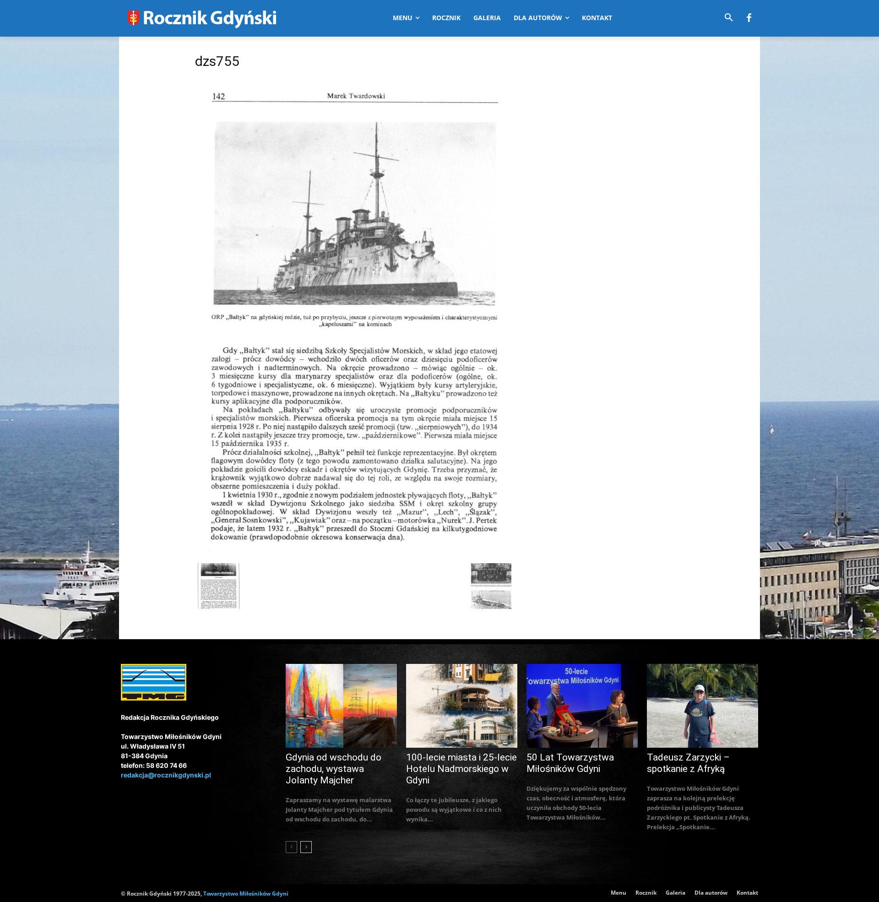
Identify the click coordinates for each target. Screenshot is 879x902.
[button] (729, 18)
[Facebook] (749, 18)
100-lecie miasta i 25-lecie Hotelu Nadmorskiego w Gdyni (461, 769)
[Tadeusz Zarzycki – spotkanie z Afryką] (702, 705)
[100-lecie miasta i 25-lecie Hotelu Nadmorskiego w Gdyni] (461, 705)
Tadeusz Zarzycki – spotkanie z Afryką (688, 763)
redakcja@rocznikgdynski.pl (166, 775)
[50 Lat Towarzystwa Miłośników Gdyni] (582, 705)
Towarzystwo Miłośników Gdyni (245, 893)
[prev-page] (291, 847)
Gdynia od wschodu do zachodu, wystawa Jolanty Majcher (333, 769)
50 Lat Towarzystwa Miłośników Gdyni (570, 763)
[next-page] (306, 847)
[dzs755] (354, 554)
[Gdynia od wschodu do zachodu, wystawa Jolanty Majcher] (341, 705)
